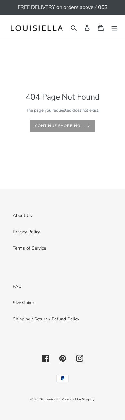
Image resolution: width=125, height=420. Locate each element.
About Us (22, 216)
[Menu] (114, 28)
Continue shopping (57, 125)
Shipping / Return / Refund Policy (46, 319)
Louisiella (52, 399)
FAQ (17, 286)
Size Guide (23, 303)
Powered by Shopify (78, 399)
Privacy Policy (26, 232)
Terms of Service (29, 248)
